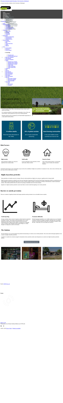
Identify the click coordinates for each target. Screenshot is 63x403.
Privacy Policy (9, 328)
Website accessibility (17, 328)
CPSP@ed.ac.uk (6, 283)
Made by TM (3, 322)
